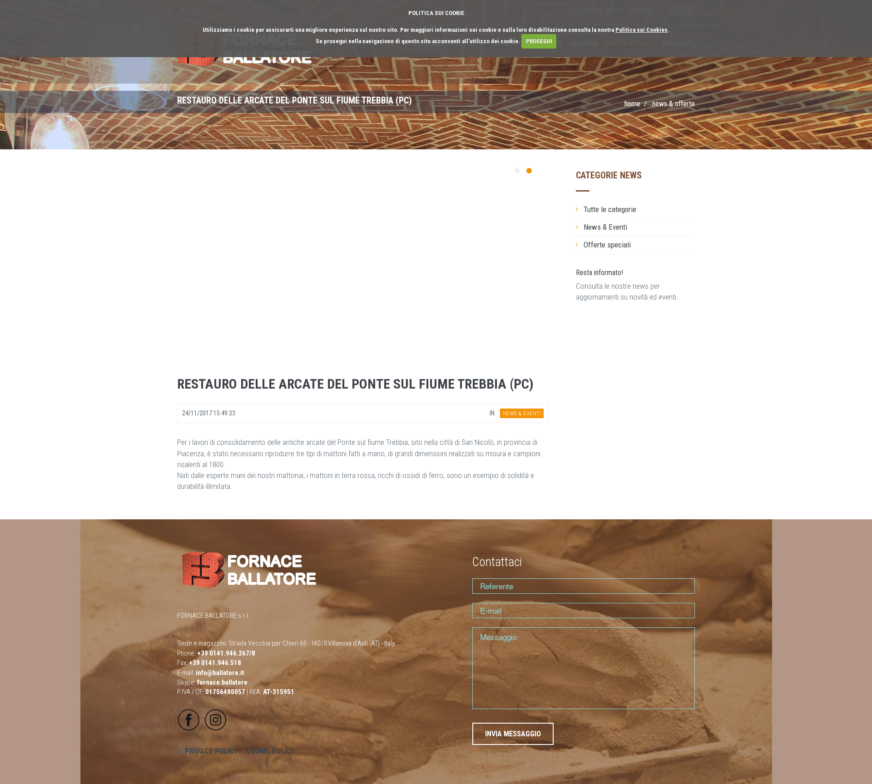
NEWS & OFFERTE (673, 103)
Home (632, 103)
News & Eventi (605, 227)
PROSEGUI (539, 41)
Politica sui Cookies (641, 29)
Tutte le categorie (610, 209)
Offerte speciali (607, 244)
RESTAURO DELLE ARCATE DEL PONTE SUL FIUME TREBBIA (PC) (355, 384)
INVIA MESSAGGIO (513, 734)
